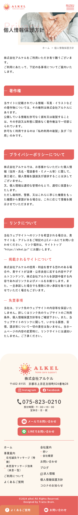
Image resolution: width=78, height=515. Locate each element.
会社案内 (46, 447)
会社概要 (48, 456)
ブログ (44, 467)
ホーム (46, 48)
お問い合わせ (48, 461)
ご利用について (14, 476)
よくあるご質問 (14, 482)
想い (45, 451)
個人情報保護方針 (51, 479)
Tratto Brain (46, 502)
